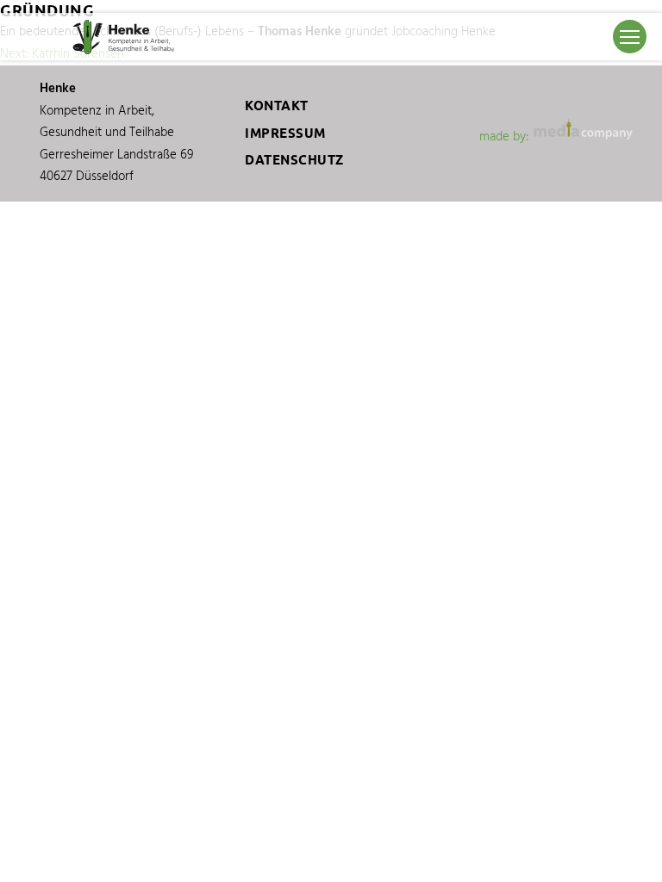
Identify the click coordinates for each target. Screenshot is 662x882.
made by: (505, 137)
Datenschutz (294, 159)
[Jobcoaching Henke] (126, 37)
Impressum (285, 133)
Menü (630, 36)
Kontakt (277, 105)
